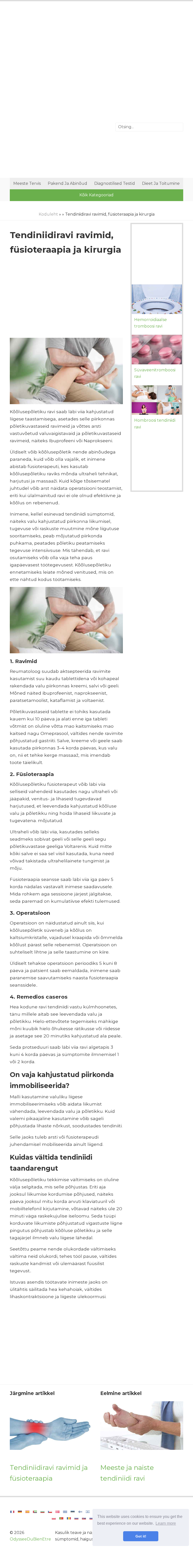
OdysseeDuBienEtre (30, 1539)
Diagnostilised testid (114, 183)
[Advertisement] (96, 46)
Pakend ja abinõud (67, 183)
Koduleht (48, 214)
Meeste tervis (27, 183)
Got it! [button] (140, 1536)
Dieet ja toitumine (161, 183)
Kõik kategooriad (96, 195)
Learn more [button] (166, 1523)
